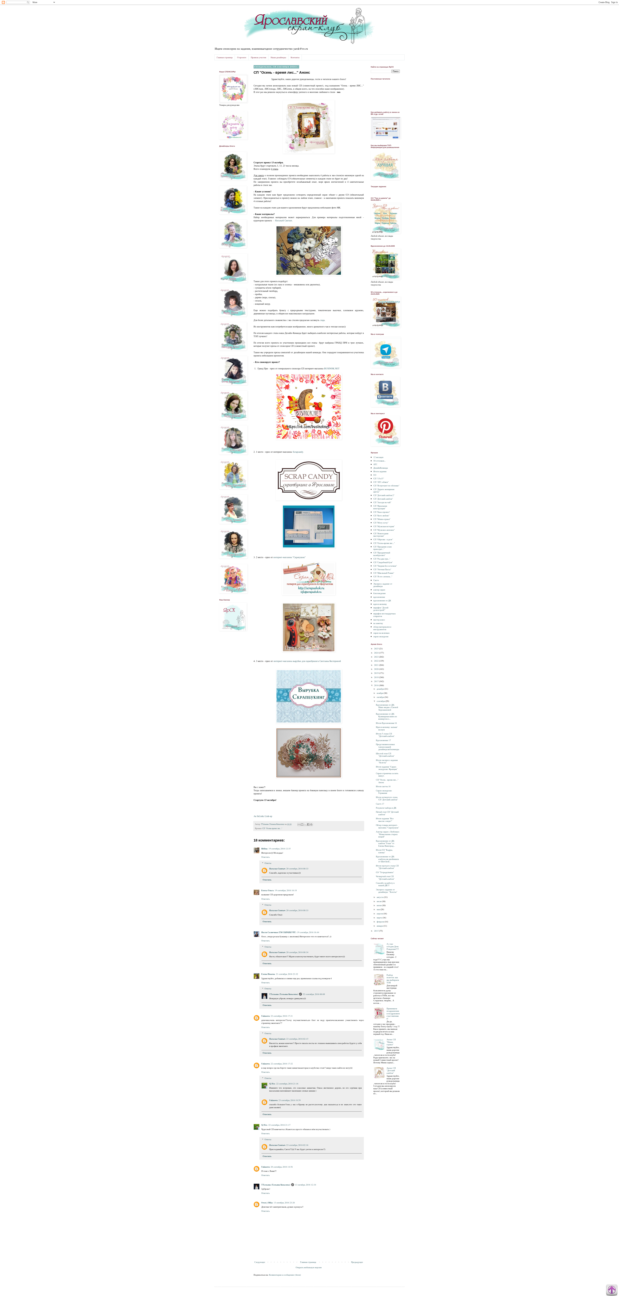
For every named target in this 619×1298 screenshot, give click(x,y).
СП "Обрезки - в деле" (383, 539)
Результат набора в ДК (386, 807)
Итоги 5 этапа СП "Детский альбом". (385, 735)
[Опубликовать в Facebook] (308, 824)
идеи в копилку (380, 604)
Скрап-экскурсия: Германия (384, 792)
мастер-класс (379, 619)
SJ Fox (272, 1083)
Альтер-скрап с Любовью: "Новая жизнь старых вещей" (388, 834)
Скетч (376, 580)
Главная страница (225, 57)
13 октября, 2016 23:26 (284, 1202)
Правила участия (258, 57)
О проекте (241, 57)
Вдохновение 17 (383, 740)
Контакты (295, 57)
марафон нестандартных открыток (384, 615)
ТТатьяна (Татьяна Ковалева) (283, 994)
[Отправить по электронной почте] (299, 824)
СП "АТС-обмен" (381, 482)
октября (380, 697)
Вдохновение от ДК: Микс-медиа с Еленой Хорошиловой (387, 707)
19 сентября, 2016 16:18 (286, 890)
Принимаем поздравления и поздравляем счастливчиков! (393, 1013)
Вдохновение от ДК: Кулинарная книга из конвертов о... (386, 716)
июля (379, 901)
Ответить (265, 857)
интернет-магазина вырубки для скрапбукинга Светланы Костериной (307, 661)
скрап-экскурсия (380, 636)
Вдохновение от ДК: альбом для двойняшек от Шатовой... (387, 859)
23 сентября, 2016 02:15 (297, 1038)
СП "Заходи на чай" (382, 502)
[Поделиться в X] (305, 824)
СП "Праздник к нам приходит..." (382, 548)
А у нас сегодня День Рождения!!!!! (393, 946)
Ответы (268, 863)
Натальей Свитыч (283, 220)
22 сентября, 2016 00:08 (314, 994)
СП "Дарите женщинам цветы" (383, 490)
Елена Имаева (268, 973)
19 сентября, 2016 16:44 (308, 932)
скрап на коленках (381, 632)
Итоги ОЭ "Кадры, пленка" (384, 851)
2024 (376, 652)
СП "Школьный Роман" (383, 572)
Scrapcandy (298, 451)
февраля (380, 921)
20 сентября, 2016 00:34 (297, 952)
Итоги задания (379, 471)
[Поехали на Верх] (611, 1290)
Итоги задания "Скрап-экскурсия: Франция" (387, 768)
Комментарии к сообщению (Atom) (285, 1274)
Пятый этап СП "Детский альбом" (387, 813)
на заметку (378, 623)
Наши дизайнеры (278, 57)
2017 (376, 681)
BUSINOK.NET (331, 368)
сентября (381, 701)
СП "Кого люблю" (381, 515)
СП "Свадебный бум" (383, 562)
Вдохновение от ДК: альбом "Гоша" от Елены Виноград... (385, 843)
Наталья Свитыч (277, 868)
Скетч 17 (380, 803)
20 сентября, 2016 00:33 (297, 868)
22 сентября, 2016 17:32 (282, 1063)
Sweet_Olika (267, 1202)
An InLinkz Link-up (263, 816)
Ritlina (264, 848)
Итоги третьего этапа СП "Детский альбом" (387, 867)
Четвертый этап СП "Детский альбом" (385, 877)
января (380, 925)
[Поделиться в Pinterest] (311, 824)
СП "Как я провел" (381, 512)
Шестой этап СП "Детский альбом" (385, 754)
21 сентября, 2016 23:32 (287, 974)
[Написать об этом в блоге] (302, 824)
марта (380, 917)
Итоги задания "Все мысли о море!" (385, 819)
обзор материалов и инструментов (382, 628)
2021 (376, 665)
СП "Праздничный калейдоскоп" (381, 554)
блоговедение (379, 593)
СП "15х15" (378, 478)
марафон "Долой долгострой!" (380, 609)
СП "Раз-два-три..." (381, 558)
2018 (376, 677)
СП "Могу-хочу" (380, 522)
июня (379, 905)
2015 (376, 930)
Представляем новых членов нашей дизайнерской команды (387, 747)
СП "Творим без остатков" (385, 565)
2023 (376, 656)
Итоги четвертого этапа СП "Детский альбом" (387, 798)
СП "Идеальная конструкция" (380, 507)
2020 (376, 669)
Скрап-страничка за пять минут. (387, 774)
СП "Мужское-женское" (384, 529)
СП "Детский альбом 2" (383, 495)
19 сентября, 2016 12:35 (280, 848)
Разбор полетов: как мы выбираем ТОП (393, 979)
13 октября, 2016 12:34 (305, 1184)
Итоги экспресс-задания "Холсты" (387, 761)
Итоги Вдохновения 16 (386, 723)
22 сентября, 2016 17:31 (282, 1015)
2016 (376, 685)
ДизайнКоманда (380, 467)
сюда (322, 320)
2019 (376, 673)
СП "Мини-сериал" (381, 519)
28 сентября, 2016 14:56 (282, 1166)
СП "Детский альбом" (383, 498)
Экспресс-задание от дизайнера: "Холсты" (386, 891)
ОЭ (374, 474)
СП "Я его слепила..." (382, 576)
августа (380, 897)
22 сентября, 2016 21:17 (279, 1124)
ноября (380, 693)
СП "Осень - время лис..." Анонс (387, 781)
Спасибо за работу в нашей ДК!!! (385, 884)
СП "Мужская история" (384, 526)
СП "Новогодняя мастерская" (380, 534)
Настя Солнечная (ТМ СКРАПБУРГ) (278, 932)
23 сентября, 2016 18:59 (290, 1100)
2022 (376, 660)
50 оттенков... (379, 460)
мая (378, 909)
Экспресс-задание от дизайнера (382, 585)
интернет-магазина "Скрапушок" (289, 557)
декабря (380, 688)
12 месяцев (378, 457)
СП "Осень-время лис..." (272, 828)
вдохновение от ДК (382, 600)
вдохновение (379, 596)
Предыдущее (357, 1262)
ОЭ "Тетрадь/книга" (385, 872)
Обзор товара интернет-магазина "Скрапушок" (387, 826)
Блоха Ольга (267, 890)
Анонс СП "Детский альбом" (391, 1070)
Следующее (259, 1262)
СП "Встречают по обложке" (386, 485)
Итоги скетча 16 (383, 786)
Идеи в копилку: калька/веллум (386, 728)
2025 (376, 648)
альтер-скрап (379, 589)
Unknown (265, 1015)
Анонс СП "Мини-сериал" (391, 1042)
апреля (380, 913)
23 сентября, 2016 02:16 (297, 1145)
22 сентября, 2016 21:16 (287, 1083)
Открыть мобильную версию (309, 1267)
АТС (375, 464)
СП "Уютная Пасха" (382, 569)
